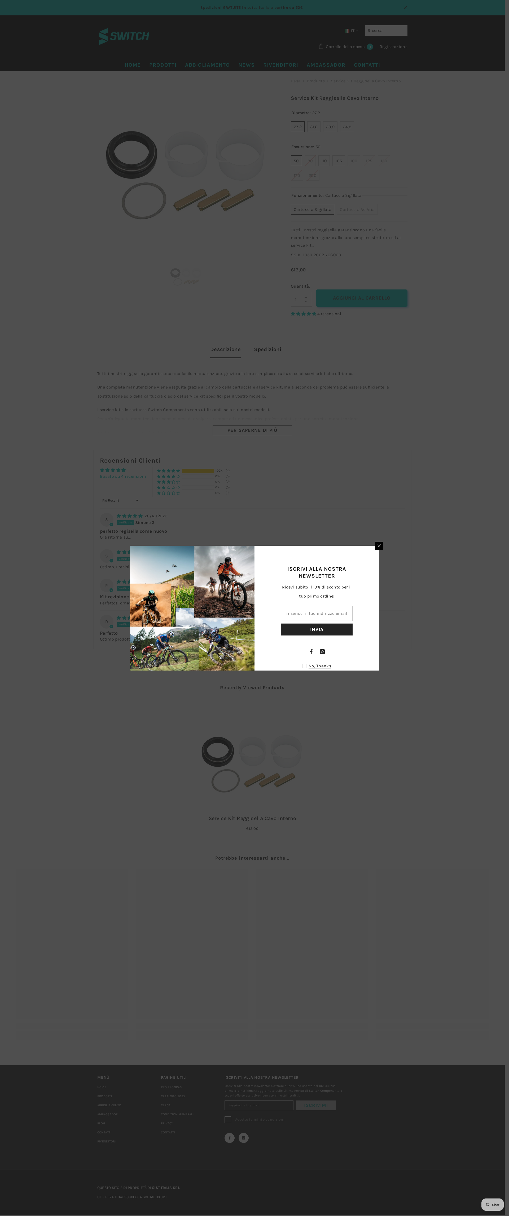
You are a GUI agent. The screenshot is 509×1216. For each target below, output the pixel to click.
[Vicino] (379, 546)
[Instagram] (322, 651)
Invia (316, 629)
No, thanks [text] (320, 665)
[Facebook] (311, 651)
